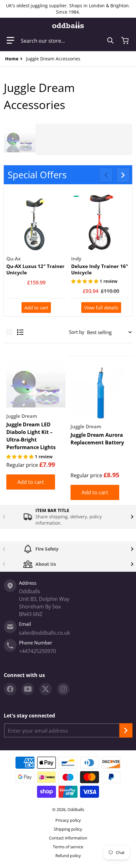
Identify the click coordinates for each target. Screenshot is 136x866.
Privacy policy (68, 820)
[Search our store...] (110, 40)
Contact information (68, 838)
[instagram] (63, 689)
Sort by (76, 332)
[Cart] (125, 40)
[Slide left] (106, 175)
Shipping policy (68, 829)
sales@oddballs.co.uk (44, 632)
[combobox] (67, 40)
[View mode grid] (9, 332)
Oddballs (75, 809)
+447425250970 (37, 651)
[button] (10, 40)
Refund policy (68, 855)
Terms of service (68, 847)
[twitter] (45, 689)
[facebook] (10, 689)
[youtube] (28, 689)
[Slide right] (123, 175)
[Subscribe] (126, 730)
